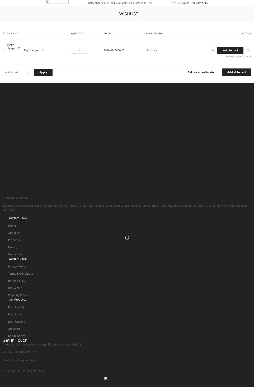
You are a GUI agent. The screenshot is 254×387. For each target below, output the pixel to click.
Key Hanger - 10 (34, 50)
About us (100, 2)
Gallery (124, 2)
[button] (230, 50)
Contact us (140, 2)
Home (91, 2)
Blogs (131, 2)
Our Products (112, 2)
